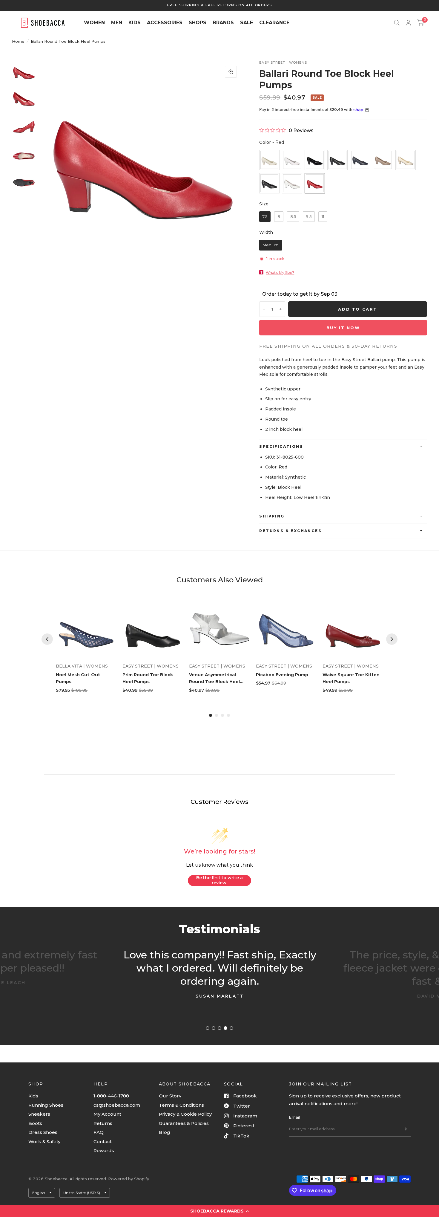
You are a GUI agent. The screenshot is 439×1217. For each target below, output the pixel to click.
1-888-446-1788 (111, 1096)
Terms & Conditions (181, 1105)
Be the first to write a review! (219, 880)
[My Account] (408, 23)
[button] (219, 1211)
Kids (33, 1096)
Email (294, 1117)
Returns (102, 1123)
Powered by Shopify (128, 1178)
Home (18, 41)
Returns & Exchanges (290, 531)
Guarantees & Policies (184, 1123)
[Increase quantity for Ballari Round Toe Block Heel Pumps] (280, 309)
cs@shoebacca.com (116, 1105)
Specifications (281, 446)
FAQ (98, 1132)
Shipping (271, 516)
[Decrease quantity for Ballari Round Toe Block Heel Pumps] (264, 309)
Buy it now (343, 327)
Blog (164, 1132)
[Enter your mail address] (405, 1129)
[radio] (269, 160)
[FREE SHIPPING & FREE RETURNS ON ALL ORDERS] (219, 5)
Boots (35, 1123)
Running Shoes (45, 1105)
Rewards (103, 1150)
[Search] (397, 23)
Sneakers (39, 1114)
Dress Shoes (42, 1132)
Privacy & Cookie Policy (185, 1114)
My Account (107, 1114)
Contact (102, 1141)
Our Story (170, 1096)
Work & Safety (44, 1141)
